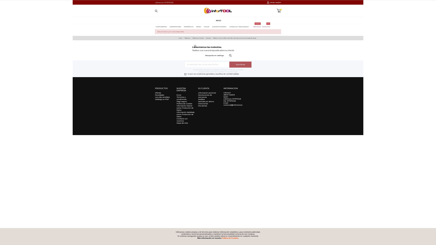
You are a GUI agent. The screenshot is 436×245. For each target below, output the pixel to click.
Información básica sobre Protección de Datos (185, 108)
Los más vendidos (162, 97)
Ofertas (158, 93)
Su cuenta (203, 88)
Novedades (159, 95)
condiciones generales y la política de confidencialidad (217, 74)
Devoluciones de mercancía (205, 96)
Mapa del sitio (182, 123)
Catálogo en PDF (162, 99)
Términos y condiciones (182, 98)
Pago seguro (182, 101)
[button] (162, 26)
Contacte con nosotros (182, 120)
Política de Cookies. (230, 238)
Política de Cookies (184, 104)
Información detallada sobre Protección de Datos (185, 114)
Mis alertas (202, 106)
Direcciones (203, 104)
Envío (179, 95)
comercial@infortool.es (232, 105)
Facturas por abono (206, 101)
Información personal (207, 93)
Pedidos (201, 99)
